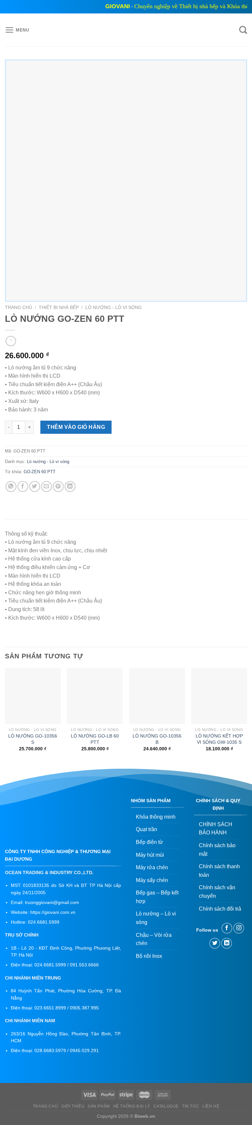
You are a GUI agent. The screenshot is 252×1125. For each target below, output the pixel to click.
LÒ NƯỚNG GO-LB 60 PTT (95, 739)
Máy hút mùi (150, 855)
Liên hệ (210, 1106)
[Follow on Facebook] (226, 928)
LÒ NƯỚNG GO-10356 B (157, 739)
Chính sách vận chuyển (217, 892)
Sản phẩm (99, 1106)
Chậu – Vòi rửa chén (154, 939)
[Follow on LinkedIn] (226, 943)
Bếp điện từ (149, 842)
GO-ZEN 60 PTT (39, 471)
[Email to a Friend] (46, 486)
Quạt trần (146, 829)
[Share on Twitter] (34, 486)
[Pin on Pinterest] (58, 486)
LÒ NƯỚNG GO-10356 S (32, 739)
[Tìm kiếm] (243, 30)
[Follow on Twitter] (214, 943)
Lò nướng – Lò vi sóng (156, 918)
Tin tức (190, 1106)
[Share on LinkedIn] (70, 486)
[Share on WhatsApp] (11, 486)
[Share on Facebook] (22, 486)
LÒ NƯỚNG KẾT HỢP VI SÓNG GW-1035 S (219, 739)
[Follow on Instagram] (238, 928)
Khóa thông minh (156, 817)
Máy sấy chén (152, 880)
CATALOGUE (166, 1106)
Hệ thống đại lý (131, 1106)
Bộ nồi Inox (149, 956)
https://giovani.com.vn (52, 912)
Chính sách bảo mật (217, 850)
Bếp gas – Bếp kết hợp (157, 897)
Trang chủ (18, 307)
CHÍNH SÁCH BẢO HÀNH (215, 829)
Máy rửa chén (152, 867)
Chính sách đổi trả (220, 909)
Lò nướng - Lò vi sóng (113, 307)
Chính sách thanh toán (219, 871)
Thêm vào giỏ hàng (76, 427)
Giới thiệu (72, 1106)
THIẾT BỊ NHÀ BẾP (59, 307)
